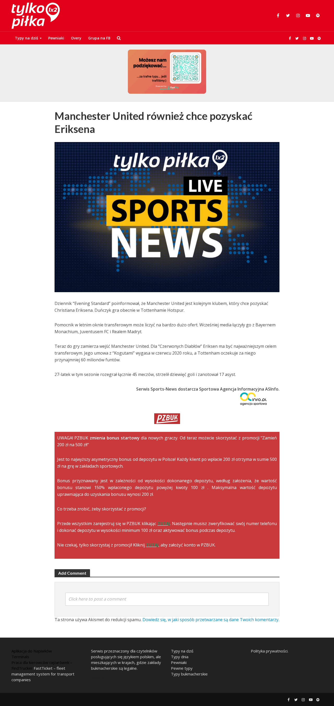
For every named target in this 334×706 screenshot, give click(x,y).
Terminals (20, 656)
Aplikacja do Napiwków (31, 651)
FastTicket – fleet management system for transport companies (42, 674)
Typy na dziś (26, 38)
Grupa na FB (99, 38)
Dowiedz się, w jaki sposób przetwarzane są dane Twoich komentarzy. (210, 619)
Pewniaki (56, 38)
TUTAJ (163, 523)
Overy (76, 38)
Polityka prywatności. (269, 651)
